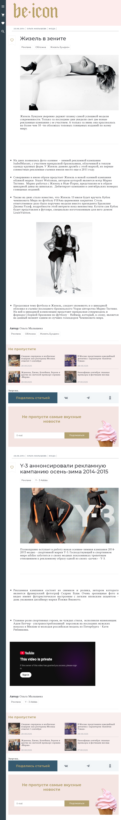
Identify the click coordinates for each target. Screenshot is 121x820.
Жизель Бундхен (59, 47)
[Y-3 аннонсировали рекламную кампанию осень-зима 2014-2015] (12, 468)
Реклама (26, 47)
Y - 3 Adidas (41, 480)
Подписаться (76, 435)
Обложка (40, 47)
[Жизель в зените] (12, 41)
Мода (52, 29)
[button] (3, 6)
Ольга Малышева (36, 29)
